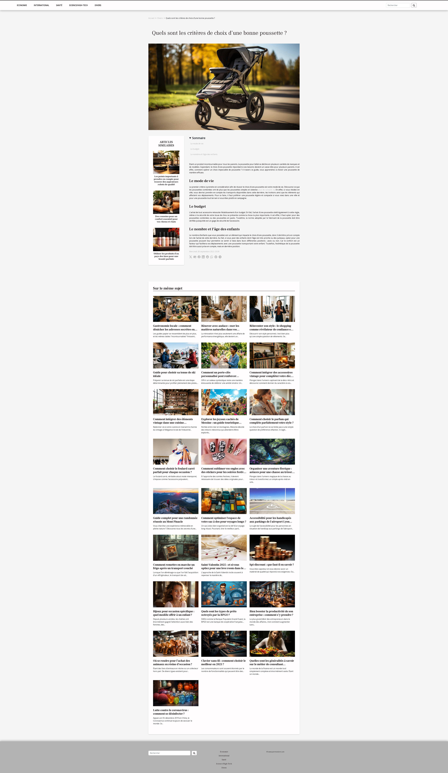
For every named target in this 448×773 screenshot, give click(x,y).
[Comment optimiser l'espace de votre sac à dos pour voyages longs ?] (224, 501)
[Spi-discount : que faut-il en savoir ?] (272, 547)
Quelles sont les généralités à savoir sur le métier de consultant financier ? (272, 664)
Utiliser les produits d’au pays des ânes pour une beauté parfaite (166, 256)
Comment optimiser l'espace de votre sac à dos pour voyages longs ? (223, 519)
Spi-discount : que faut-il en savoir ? (272, 564)
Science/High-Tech (78, 5)
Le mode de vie (196, 143)
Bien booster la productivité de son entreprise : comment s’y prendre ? (271, 613)
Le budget (194, 149)
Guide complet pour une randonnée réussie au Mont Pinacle (175, 519)
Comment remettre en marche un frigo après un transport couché (174, 566)
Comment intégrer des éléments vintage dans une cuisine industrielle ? (173, 422)
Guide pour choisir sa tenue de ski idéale (174, 374)
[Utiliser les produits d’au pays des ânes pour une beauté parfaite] (166, 239)
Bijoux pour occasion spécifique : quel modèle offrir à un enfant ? (173, 613)
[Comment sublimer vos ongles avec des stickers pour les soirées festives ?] (224, 451)
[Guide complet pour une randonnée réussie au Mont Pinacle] (175, 501)
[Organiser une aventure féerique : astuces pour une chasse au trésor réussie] (272, 451)
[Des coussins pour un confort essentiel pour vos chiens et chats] (166, 202)
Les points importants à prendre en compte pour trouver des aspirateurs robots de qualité (166, 180)
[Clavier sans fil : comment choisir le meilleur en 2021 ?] (224, 643)
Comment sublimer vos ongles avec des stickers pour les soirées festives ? (223, 472)
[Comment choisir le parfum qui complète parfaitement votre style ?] (272, 402)
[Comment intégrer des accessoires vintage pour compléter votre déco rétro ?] (272, 355)
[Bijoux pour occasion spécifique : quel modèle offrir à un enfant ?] (175, 594)
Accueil (151, 18)
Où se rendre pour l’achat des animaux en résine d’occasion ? (172, 662)
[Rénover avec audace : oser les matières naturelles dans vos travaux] (224, 308)
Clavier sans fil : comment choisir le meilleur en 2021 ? (223, 662)
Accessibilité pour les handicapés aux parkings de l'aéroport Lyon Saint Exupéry (270, 521)
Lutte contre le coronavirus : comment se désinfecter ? (171, 712)
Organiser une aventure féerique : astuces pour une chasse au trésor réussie (271, 472)
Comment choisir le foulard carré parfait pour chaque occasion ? (174, 470)
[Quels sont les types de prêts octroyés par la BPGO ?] (224, 594)
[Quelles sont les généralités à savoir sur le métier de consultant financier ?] (272, 643)
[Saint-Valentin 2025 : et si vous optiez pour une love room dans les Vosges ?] (224, 547)
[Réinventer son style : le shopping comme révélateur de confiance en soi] (272, 308)
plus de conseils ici (266, 189)
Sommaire (198, 138)
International (41, 5)
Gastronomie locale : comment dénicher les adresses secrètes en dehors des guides (174, 329)
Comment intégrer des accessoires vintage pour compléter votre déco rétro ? (271, 376)
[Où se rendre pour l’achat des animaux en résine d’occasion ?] (175, 643)
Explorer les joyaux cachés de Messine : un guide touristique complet (220, 422)
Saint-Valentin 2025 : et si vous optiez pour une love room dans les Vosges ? (223, 568)
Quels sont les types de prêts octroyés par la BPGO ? (218, 613)
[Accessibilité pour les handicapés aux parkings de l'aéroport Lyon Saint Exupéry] (272, 501)
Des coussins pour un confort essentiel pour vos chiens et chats (166, 219)
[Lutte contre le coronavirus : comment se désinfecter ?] (175, 693)
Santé (59, 5)
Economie (22, 5)
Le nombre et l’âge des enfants (203, 154)
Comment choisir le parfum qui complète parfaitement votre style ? (272, 421)
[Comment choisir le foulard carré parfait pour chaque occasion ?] (175, 451)
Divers (98, 5)
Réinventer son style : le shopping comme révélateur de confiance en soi (271, 329)
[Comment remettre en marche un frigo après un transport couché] (175, 547)
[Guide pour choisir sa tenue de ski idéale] (175, 355)
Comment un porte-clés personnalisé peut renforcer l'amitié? (218, 376)
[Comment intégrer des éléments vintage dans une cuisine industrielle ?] (175, 402)
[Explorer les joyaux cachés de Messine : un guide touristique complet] (224, 402)
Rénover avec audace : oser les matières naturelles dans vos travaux (220, 329)
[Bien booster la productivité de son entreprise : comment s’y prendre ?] (272, 594)
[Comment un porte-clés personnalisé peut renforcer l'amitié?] (224, 355)
